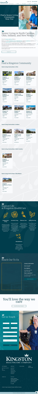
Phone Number (13, 326)
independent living (19, 40)
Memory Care (21, 211)
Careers (30, 3)
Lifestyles (17, 3)
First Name (4, 321)
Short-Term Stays (13, 370)
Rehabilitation (12, 373)
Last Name (12, 321)
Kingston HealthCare (9, 39)
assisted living (28, 40)
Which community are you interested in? (8, 334)
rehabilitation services (12, 40)
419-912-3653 (34, 1)
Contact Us (35, 3)
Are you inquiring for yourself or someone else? (9, 330)
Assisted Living (13, 211)
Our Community (11, 3)
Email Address (5, 326)
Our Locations (24, 3)
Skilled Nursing (30, 211)
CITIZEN (17, 392)
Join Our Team (30, 367)
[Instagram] (13, 383)
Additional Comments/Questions (7, 338)
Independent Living (5, 211)
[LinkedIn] (12, 383)
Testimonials (3, 370)
